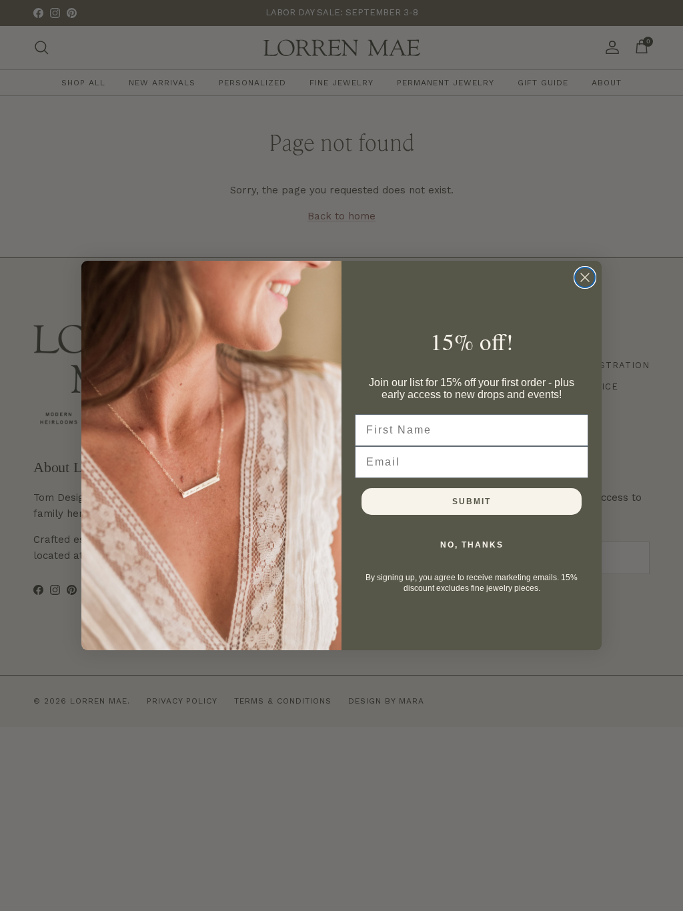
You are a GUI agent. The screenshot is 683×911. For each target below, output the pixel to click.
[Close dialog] (585, 277)
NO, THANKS (472, 545)
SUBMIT (471, 501)
